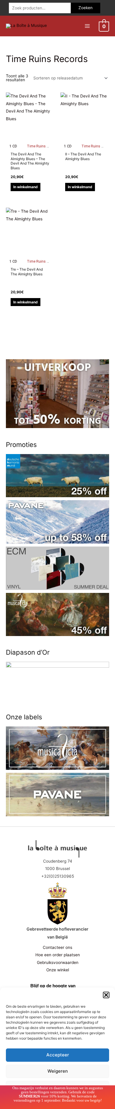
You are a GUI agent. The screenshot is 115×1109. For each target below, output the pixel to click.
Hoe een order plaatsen (57, 954)
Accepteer (57, 1055)
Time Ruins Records (43, 146)
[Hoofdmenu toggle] (87, 26)
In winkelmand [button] (25, 187)
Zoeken (85, 7)
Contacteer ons (57, 947)
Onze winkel (57, 969)
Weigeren (57, 1071)
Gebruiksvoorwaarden (57, 962)
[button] (106, 995)
